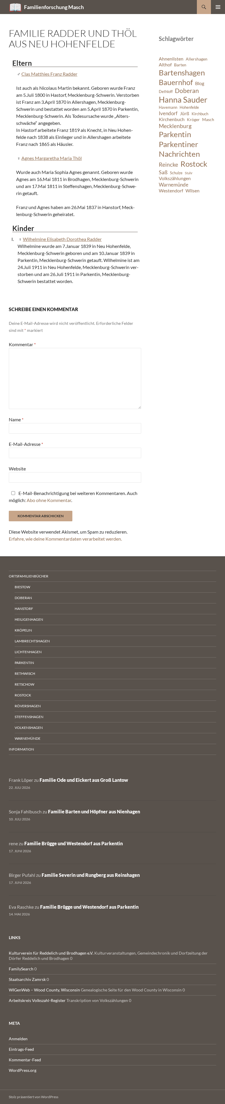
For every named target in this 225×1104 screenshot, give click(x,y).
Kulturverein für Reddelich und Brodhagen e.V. (51, 953)
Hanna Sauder (183, 99)
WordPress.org (22, 1070)
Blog (199, 83)
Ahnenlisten (171, 58)
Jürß (184, 113)
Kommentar (22, 344)
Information (21, 749)
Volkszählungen (175, 178)
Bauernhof (176, 82)
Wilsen (192, 190)
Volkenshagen (29, 727)
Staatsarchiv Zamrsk (27, 979)
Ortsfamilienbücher (28, 576)
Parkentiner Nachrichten (179, 149)
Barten (180, 64)
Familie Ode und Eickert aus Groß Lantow (84, 780)
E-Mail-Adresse (26, 444)
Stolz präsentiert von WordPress (33, 1097)
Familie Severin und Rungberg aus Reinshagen (91, 875)
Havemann (168, 107)
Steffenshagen (29, 717)
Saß (163, 172)
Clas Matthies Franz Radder (49, 74)
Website (17, 468)
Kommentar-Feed (25, 1059)
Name (16, 419)
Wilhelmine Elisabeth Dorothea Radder (62, 239)
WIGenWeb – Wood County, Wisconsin (44, 989)
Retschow (24, 684)
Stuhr (188, 173)
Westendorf (171, 190)
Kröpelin (23, 630)
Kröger (193, 119)
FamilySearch (21, 968)
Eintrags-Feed (21, 1049)
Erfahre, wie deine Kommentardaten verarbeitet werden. (65, 538)
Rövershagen (28, 706)
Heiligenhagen (29, 619)
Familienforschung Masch (54, 7)
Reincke (168, 164)
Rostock (193, 163)
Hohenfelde (189, 107)
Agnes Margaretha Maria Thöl (51, 158)
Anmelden (18, 1038)
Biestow (22, 587)
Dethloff (166, 91)
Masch (208, 119)
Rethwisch (25, 673)
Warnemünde (173, 185)
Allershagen (196, 58)
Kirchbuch (200, 114)
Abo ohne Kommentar (49, 500)
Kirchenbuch (172, 119)
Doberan (187, 90)
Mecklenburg (175, 126)
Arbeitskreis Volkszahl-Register (37, 1000)
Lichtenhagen (28, 652)
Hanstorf (24, 608)
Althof (165, 64)
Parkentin (175, 134)
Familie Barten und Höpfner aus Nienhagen (94, 811)
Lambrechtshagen (32, 641)
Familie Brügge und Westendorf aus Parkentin (73, 843)
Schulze (176, 173)
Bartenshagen (182, 72)
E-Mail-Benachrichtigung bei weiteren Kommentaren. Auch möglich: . (73, 496)
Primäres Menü (218, 7)
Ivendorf (168, 113)
